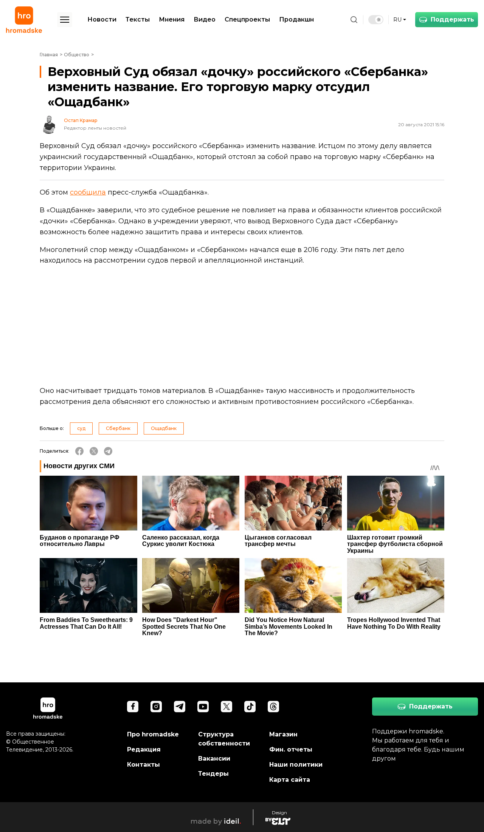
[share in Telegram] (108, 451)
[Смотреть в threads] (273, 706)
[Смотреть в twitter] (226, 706)
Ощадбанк (164, 428)
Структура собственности (224, 739)
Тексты (138, 19)
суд (81, 428)
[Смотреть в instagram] (156, 706)
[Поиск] (353, 19)
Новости (101, 19)
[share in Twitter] (94, 451)
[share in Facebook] (79, 451)
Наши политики (296, 764)
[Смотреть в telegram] (179, 706)
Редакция (144, 749)
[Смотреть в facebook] (132, 706)
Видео (205, 19)
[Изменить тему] (375, 19)
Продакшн (296, 19)
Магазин (283, 734)
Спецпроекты (247, 19)
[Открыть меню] (64, 19)
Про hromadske (153, 734)
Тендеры (213, 773)
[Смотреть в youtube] (203, 706)
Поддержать (452, 19)
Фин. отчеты (290, 749)
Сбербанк (118, 428)
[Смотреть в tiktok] (250, 706)
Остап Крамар (81, 120)
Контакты (143, 764)
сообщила (88, 192)
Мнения (172, 19)
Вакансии (214, 758)
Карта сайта (289, 779)
